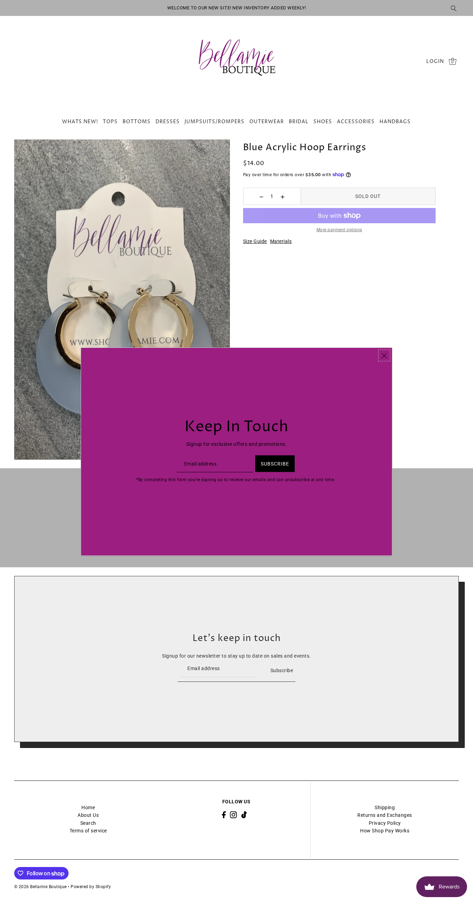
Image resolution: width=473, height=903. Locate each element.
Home (88, 807)
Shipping (385, 807)
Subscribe (281, 670)
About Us (88, 815)
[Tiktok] (244, 814)
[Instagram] (233, 814)
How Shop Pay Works (384, 830)
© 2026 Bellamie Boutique (40, 886)
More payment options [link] (339, 229)
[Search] (454, 8)
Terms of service (88, 830)
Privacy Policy (385, 823)
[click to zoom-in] (25, 150)
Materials (281, 241)
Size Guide (255, 241)
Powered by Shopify (91, 886)
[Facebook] (224, 814)
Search (88, 823)
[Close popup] (384, 356)
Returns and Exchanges (384, 815)
